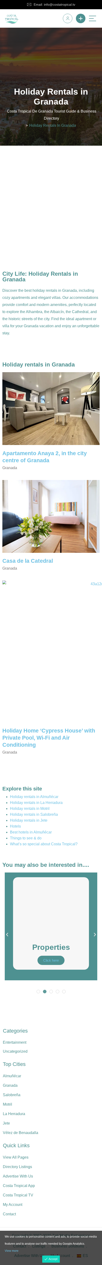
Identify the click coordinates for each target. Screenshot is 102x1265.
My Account (12, 1205)
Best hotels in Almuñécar (31, 832)
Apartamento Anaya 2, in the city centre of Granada (44, 456)
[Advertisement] (51, 199)
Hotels (15, 826)
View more (12, 1250)
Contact (9, 1214)
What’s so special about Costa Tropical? (44, 844)
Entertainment (14, 1042)
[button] (7, 934)
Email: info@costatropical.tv (54, 4)
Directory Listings (17, 1167)
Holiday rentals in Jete (28, 820)
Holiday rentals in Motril (30, 809)
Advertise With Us (18, 1176)
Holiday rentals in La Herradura (36, 803)
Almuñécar (12, 1076)
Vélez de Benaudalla (20, 1133)
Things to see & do (26, 838)
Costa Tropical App (19, 1186)
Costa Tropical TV (18, 1195)
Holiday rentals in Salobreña (34, 814)
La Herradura (14, 1114)
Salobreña (11, 1095)
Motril (7, 1104)
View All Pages (15, 1157)
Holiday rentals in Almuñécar (34, 797)
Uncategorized (15, 1051)
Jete (6, 1123)
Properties (51, 947)
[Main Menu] (92, 18)
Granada (10, 1085)
